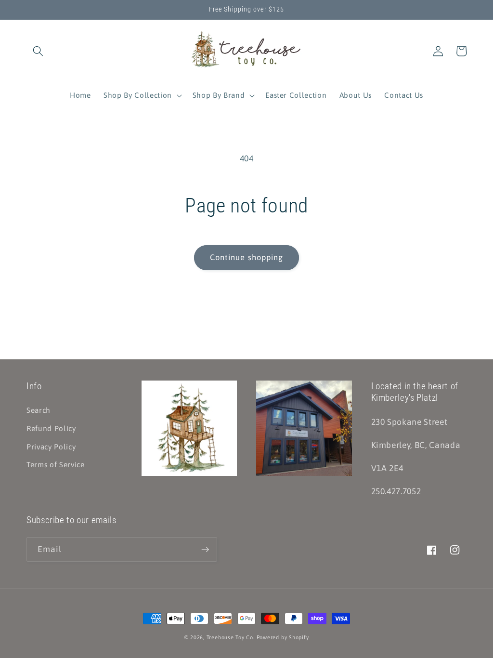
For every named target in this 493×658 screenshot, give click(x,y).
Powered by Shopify (283, 637)
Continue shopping (247, 257)
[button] (38, 51)
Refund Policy (51, 428)
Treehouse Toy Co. (231, 637)
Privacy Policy (51, 447)
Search (38, 410)
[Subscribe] (205, 549)
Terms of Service (55, 465)
